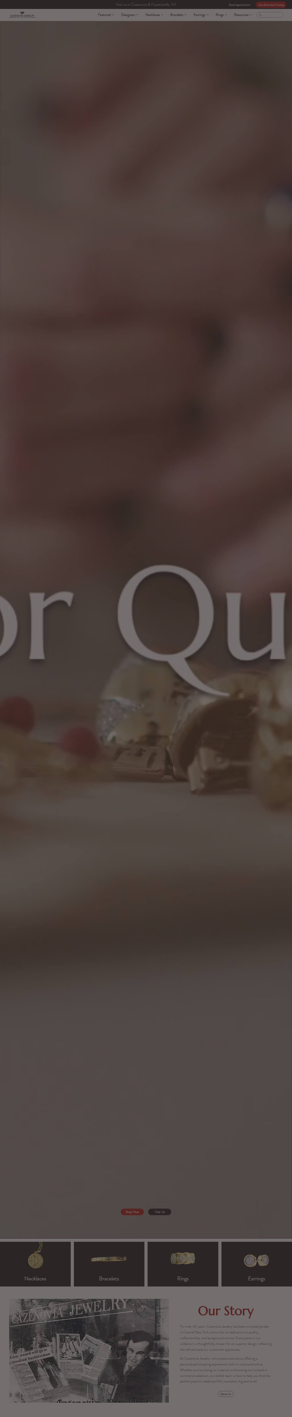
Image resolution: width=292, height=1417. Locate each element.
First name (147, 696)
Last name (186, 696)
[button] (226, 656)
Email (144, 713)
